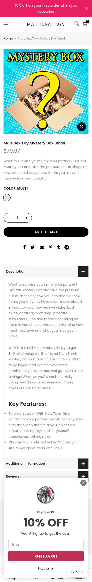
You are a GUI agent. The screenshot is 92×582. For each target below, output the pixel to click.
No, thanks (46, 568)
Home (8, 38)
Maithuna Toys (46, 24)
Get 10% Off (46, 556)
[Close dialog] (83, 483)
